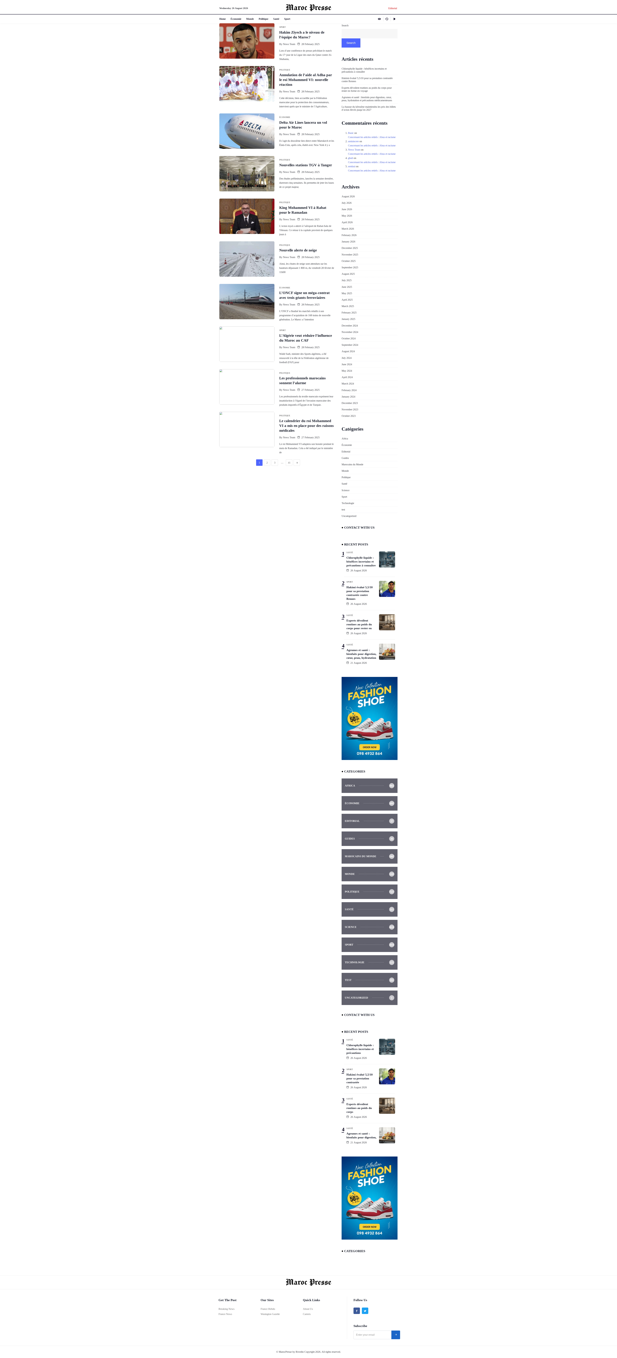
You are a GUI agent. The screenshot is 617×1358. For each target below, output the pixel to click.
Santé (276, 19)
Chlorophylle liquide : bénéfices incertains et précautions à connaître (364, 70)
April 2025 (347, 299)
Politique (263, 19)
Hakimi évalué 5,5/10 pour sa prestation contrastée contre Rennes (367, 80)
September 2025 (350, 267)
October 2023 (349, 416)
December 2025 (350, 248)
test (343, 509)
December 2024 (350, 325)
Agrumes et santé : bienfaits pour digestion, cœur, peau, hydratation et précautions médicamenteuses (367, 99)
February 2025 (349, 312)
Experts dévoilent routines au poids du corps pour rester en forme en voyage (367, 89)
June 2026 (347, 209)
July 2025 (347, 280)
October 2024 (349, 338)
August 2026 (348, 196)
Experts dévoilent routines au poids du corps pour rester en (359, 624)
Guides (345, 458)
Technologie (348, 503)
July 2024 (347, 358)
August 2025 (348, 273)
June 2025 (347, 287)
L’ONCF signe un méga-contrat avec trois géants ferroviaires (304, 295)
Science (345, 490)
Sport (287, 19)
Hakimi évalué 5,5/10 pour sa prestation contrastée (359, 1078)
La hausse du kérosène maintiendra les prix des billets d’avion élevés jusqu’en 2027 (369, 108)
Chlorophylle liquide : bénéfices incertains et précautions (360, 1049)
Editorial (346, 451)
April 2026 (347, 222)
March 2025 (348, 306)
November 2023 (350, 409)
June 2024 (347, 364)
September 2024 (350, 345)
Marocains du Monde (352, 464)
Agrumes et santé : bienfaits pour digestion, (361, 1135)
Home (222, 19)
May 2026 (347, 215)
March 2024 (348, 383)
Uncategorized (349, 516)
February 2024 (349, 390)
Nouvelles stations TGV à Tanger (305, 165)
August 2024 (348, 351)
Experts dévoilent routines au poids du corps (359, 1108)
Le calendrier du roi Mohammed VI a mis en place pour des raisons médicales (306, 426)
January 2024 (348, 396)
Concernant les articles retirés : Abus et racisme (372, 137)
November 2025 (350, 254)
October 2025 (349, 261)
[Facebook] (356, 1311)
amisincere (353, 141)
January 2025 (348, 319)
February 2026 (349, 235)
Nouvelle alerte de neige (298, 250)
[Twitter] (365, 1311)
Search (345, 25)
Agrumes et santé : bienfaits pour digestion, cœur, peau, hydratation (361, 653)
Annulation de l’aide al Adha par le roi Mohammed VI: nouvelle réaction (305, 80)
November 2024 (350, 332)
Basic (351, 133)
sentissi (351, 166)
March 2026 (348, 228)
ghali (350, 158)
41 (289, 462)
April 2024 (347, 377)
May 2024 (347, 370)
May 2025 (347, 293)
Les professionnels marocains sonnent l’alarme (302, 380)
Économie (236, 19)
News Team (289, 44)
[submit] (395, 1335)
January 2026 (348, 241)
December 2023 (350, 403)
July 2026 (347, 202)
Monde (250, 19)
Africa (345, 438)
